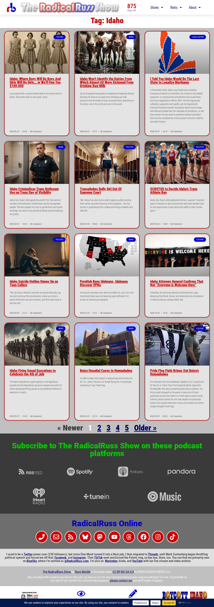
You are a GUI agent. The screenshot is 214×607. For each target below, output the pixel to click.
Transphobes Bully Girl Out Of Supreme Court (101, 190)
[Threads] (129, 537)
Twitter (28, 554)
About (192, 7)
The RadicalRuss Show (57, 572)
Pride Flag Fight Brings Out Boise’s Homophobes (174, 372)
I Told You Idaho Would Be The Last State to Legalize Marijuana (174, 80)
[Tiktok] (173, 537)
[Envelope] (56, 537)
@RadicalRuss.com (76, 561)
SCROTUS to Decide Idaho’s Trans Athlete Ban (173, 190)
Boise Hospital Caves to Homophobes (106, 371)
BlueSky (32, 561)
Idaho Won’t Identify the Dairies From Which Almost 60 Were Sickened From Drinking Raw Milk (106, 82)
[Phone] (42, 537)
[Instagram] (158, 537)
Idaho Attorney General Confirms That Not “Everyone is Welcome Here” (176, 283)
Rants (174, 7)
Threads (153, 554)
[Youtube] (114, 537)
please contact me (121, 580)
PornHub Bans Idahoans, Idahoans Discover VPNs (104, 283)
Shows (154, 7)
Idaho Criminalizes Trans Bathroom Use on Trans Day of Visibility (34, 190)
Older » (145, 427)
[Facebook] (143, 537)
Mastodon (111, 561)
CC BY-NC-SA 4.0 (123, 572)
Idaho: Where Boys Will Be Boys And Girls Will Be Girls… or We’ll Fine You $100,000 (35, 82)
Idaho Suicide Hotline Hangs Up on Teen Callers (34, 283)
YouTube (137, 561)
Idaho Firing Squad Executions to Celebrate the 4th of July (33, 372)
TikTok (98, 557)
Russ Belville (82, 572)
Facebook (61, 557)
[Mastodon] (100, 537)
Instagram (79, 557)
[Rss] (71, 537)
